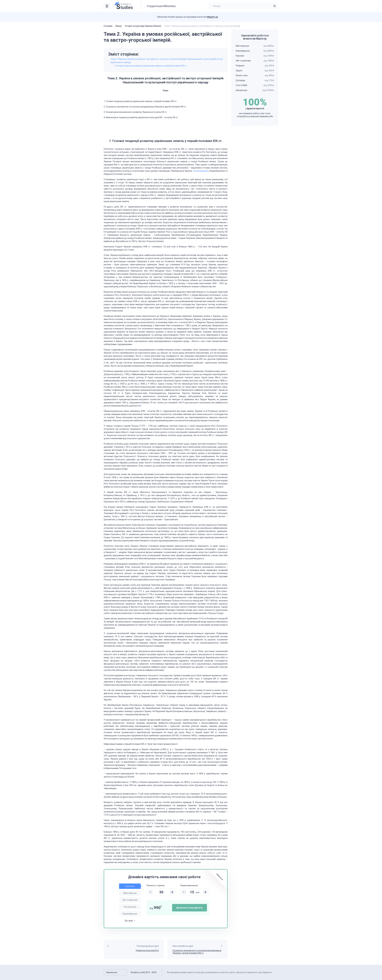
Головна (108, 26)
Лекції (118, 26)
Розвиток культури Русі (147, 950)
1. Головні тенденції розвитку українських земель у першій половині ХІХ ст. (150, 66)
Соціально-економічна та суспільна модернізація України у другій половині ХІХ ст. (196, 951)
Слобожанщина (201, 171)
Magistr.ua (212, 17)
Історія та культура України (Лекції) (143, 26)
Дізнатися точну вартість (189, 908)
